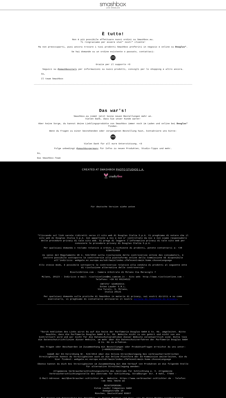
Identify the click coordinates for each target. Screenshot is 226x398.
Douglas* (180, 47)
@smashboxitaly (67, 69)
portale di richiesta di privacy (155, 299)
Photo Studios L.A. (130, 169)
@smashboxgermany (87, 148)
